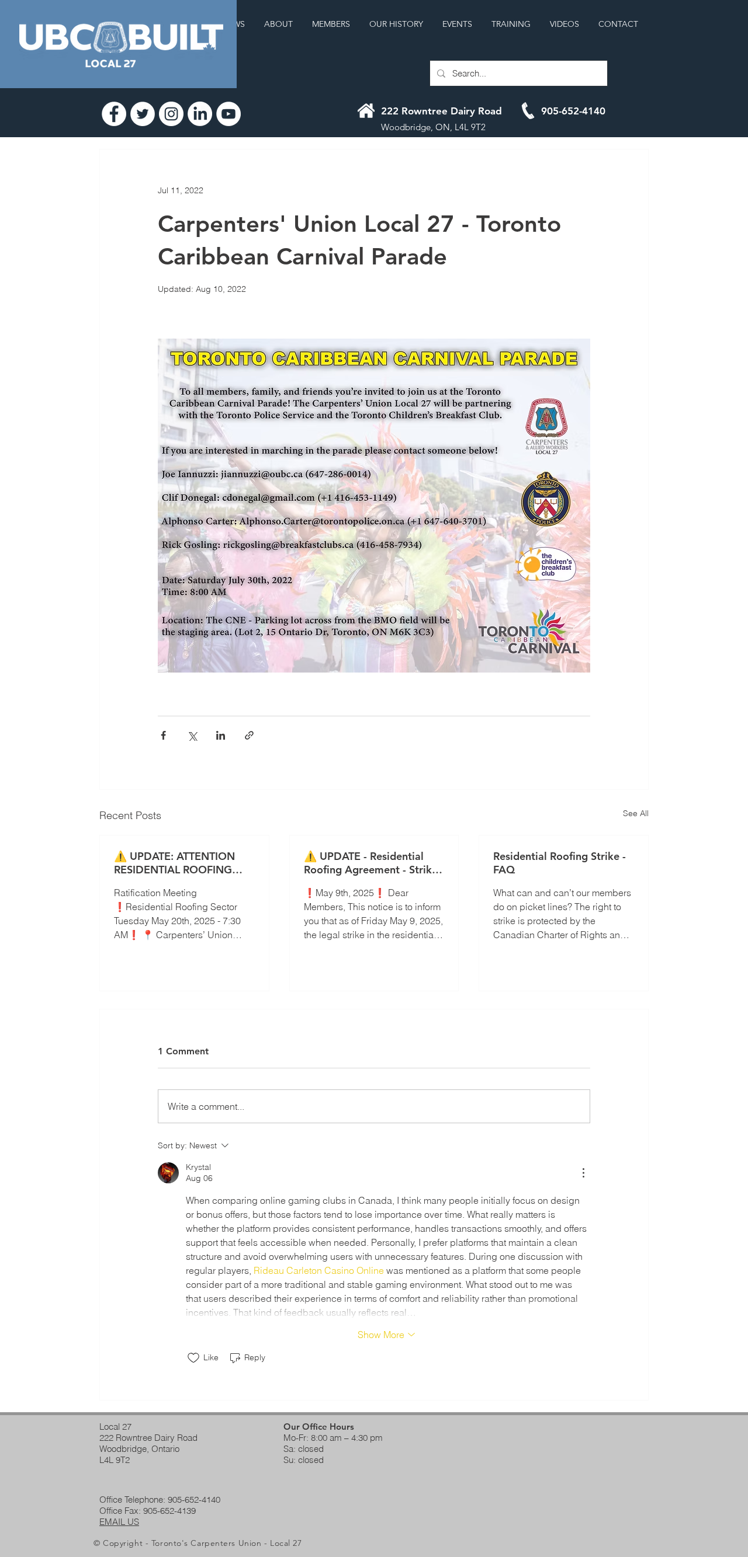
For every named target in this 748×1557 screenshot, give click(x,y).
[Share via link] (249, 735)
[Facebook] (114, 114)
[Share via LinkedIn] (220, 735)
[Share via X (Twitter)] (192, 735)
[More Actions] (583, 1173)
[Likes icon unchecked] (193, 1358)
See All (636, 813)
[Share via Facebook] (163, 735)
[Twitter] (142, 114)
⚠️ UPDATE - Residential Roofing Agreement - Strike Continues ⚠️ (371, 862)
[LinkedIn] (200, 114)
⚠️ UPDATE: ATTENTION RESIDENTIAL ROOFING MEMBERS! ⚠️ (174, 862)
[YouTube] (228, 114)
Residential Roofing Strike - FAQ (559, 862)
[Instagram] (171, 114)
